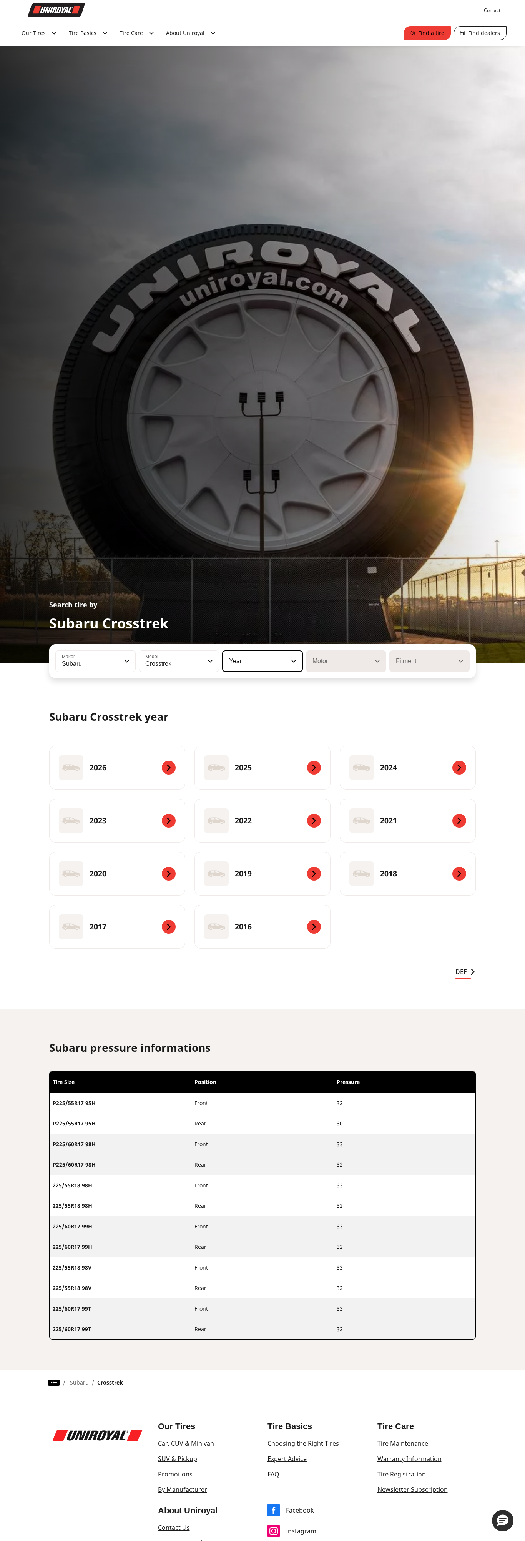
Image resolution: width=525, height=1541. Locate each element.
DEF (461, 971)
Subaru (79, 1382)
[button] (126, 661)
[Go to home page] (56, 10)
